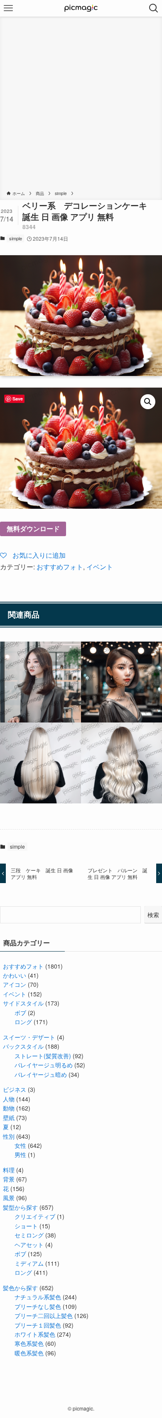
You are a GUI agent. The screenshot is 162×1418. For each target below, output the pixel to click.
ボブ (20, 1012)
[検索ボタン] (153, 8)
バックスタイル (23, 1046)
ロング (23, 1022)
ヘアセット (29, 1244)
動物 (9, 1108)
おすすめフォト (60, 566)
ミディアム (29, 1263)
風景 (9, 1197)
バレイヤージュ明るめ (44, 1065)
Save (17, 398)
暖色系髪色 (29, 1353)
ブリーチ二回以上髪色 (44, 1315)
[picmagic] (81, 8)
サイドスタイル (23, 1003)
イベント (99, 566)
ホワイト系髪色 (35, 1334)
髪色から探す (20, 1288)
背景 (9, 1179)
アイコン (14, 984)
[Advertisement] (81, 105)
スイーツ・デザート (29, 1037)
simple (15, 238)
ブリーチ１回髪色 (38, 1325)
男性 (20, 1154)
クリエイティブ (35, 1216)
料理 (9, 1170)
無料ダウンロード (33, 528)
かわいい (14, 975)
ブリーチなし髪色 (38, 1306)
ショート (26, 1226)
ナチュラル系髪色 (38, 1297)
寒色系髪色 (29, 1343)
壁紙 (9, 1117)
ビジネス (14, 1089)
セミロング (29, 1235)
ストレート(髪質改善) (43, 1056)
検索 (153, 914)
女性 (20, 1145)
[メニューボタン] (8, 8)
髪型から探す (20, 1207)
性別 (9, 1136)
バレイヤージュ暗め (41, 1074)
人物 (9, 1099)
